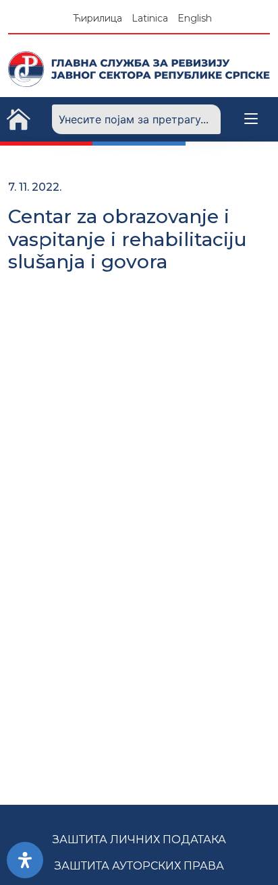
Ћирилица (97, 18)
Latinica (150, 18)
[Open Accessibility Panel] (25, 860)
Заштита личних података (139, 839)
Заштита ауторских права (139, 865)
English (194, 18)
